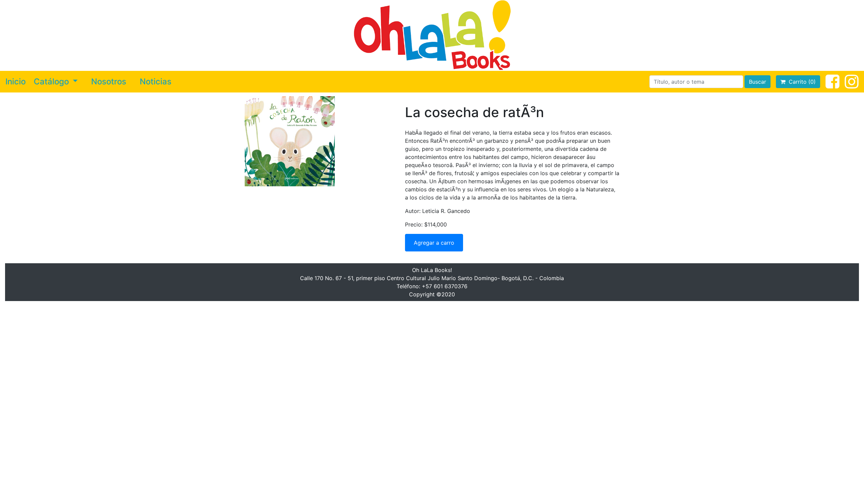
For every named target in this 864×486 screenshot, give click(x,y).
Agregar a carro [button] (434, 242)
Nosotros (108, 81)
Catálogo (52, 81)
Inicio (15, 81)
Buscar (757, 81)
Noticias (155, 81)
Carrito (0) (800, 81)
